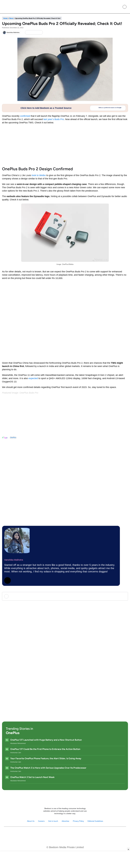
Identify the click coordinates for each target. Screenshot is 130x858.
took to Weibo (39, 175)
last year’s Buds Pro (53, 119)
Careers (41, 821)
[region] (65, 855)
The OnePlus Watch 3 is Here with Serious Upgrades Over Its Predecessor (48, 767)
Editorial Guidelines (95, 821)
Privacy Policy (78, 821)
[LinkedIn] (27, 32)
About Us (30, 821)
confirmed (25, 116)
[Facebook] (31, 32)
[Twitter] (7, 580)
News (11, 18)
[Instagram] (57, 833)
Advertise (65, 821)
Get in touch (53, 821)
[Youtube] (62, 833)
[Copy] (40, 32)
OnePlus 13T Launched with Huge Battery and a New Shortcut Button (46, 739)
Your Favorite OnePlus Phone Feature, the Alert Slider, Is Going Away (45, 758)
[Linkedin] (68, 833)
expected (33, 378)
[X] (35, 32)
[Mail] (73, 833)
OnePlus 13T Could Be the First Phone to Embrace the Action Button (45, 749)
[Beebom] (11, 7)
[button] (119, 7)
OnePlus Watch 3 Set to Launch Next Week (32, 777)
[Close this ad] (128, 849)
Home (5, 18)
